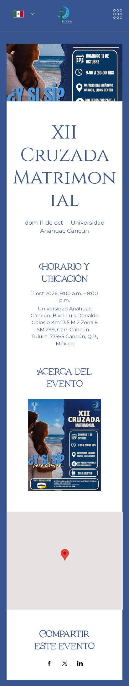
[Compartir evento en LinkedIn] (80, 663)
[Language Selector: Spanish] (21, 14)
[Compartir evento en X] (65, 663)
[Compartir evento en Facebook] (49, 663)
